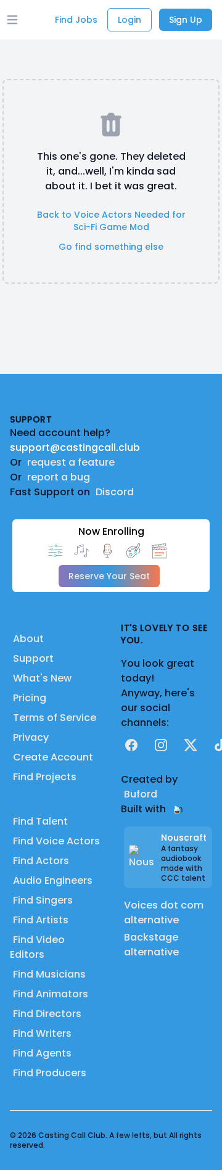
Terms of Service (54, 718)
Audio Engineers (52, 880)
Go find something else (111, 247)
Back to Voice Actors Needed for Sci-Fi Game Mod (111, 220)
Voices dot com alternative (164, 912)
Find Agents (42, 1053)
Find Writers (42, 1033)
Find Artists (40, 920)
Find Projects (44, 777)
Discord (115, 492)
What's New (42, 678)
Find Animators (50, 994)
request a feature (71, 462)
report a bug (58, 477)
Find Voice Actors (56, 841)
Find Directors (47, 1014)
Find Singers (43, 900)
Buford (140, 794)
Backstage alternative (151, 944)
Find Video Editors (37, 947)
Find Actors (41, 861)
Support (33, 658)
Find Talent (40, 821)
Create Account (53, 757)
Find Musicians (49, 974)
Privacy (31, 737)
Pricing (29, 698)
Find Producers (49, 1073)
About (28, 639)
